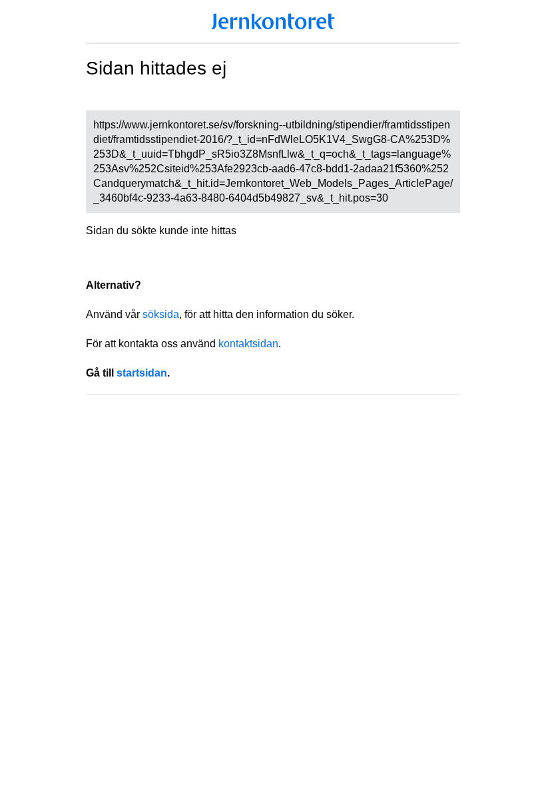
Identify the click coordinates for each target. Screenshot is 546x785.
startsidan (142, 373)
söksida (160, 314)
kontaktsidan (248, 343)
